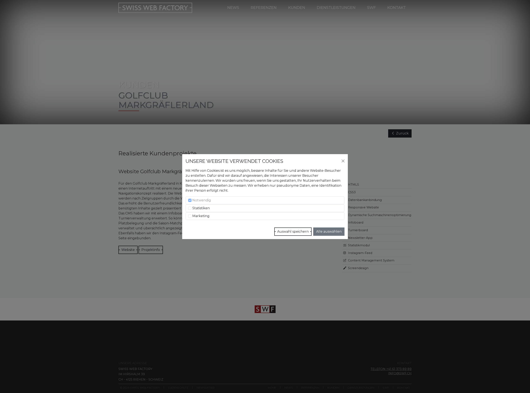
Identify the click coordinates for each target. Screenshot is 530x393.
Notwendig (201, 200)
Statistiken (201, 208)
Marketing (201, 216)
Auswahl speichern (293, 231)
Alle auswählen (329, 231)
